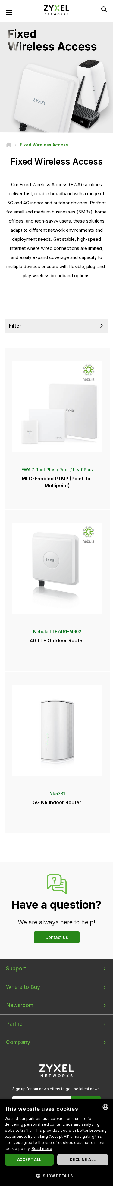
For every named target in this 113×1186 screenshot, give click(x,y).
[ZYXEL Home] (57, 9)
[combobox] (105, 1107)
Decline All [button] (83, 1159)
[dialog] (56, 1142)
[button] (56, 1175)
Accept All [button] (29, 1159)
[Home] (9, 144)
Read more (42, 1148)
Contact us (56, 937)
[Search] (103, 9)
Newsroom (19, 1005)
